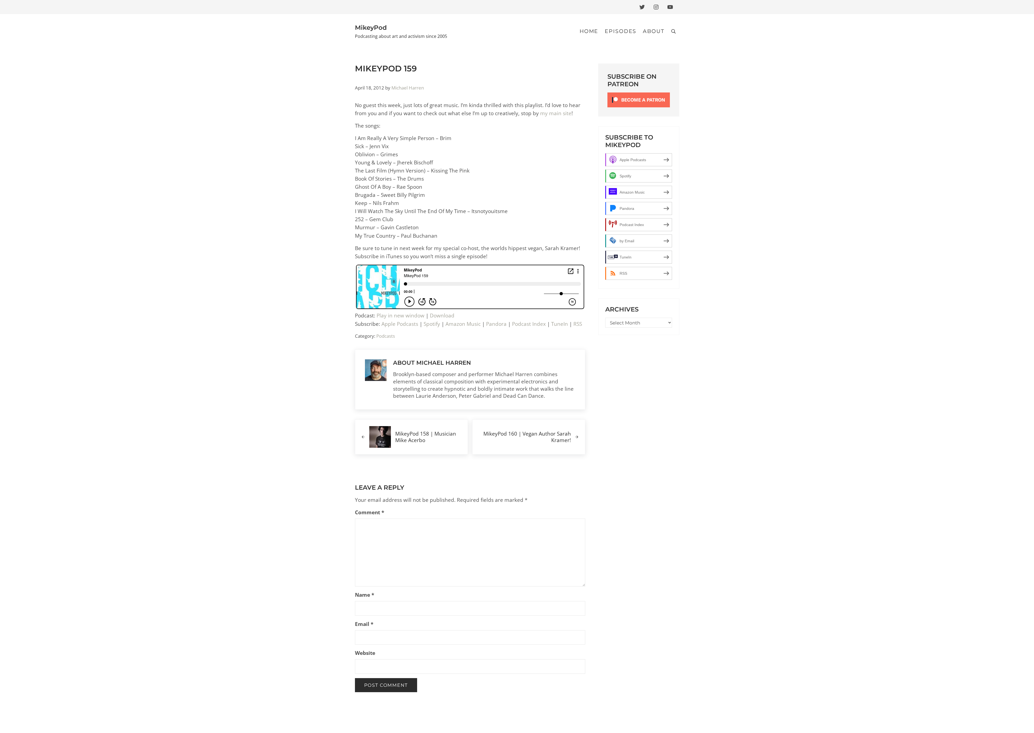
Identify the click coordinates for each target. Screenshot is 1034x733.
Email (364, 624)
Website (365, 652)
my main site (555, 113)
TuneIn (559, 323)
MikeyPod (371, 27)
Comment (369, 512)
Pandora (496, 323)
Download (442, 315)
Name (364, 594)
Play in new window (400, 315)
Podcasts (385, 336)
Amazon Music (463, 323)
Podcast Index (529, 323)
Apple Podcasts (399, 323)
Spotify (432, 323)
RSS (577, 323)
